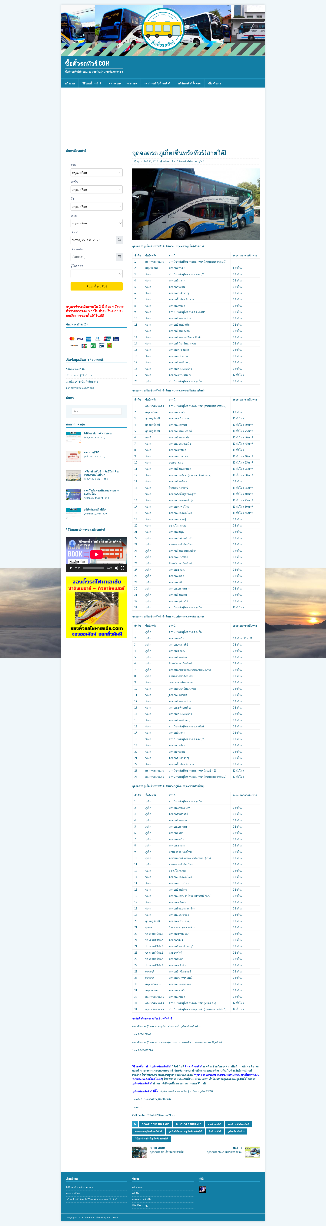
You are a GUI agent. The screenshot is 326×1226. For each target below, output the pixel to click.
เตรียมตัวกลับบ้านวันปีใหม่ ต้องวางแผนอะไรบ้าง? (101, 473)
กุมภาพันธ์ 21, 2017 (147, 161)
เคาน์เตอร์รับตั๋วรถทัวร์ (157, 83)
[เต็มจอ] (122, 568)
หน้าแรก (70, 83)
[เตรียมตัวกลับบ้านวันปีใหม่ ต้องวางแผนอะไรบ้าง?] (73, 478)
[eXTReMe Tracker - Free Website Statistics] (202, 1190)
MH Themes (112, 1217)
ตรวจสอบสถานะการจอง (123, 83)
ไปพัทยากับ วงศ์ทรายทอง (98, 433)
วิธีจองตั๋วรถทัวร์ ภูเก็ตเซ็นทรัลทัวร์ (151, 1138)
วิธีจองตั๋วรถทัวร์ (91, 83)
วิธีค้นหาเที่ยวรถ (75, 368)
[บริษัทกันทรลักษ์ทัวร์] (73, 517)
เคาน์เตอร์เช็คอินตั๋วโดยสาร (82, 381)
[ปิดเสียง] (116, 568)
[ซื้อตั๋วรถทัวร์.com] (163, 53)
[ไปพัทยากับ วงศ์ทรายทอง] (73, 440)
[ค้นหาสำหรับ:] (96, 411)
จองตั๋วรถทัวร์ (214, 1124)
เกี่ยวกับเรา (214, 83)
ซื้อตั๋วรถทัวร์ (215, 1131)
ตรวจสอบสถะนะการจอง (80, 387)
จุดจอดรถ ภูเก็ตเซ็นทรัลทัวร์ (148, 1131)
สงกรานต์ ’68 (91, 452)
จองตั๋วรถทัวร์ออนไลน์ (238, 1124)
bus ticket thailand (188, 1124)
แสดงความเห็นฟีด (141, 1199)
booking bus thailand (155, 1124)
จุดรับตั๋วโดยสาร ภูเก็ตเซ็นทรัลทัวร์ (185, 1131)
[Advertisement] (163, 120)
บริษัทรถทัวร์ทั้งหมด (189, 83)
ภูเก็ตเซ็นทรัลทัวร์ (236, 1131)
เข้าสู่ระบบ (137, 1187)
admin (166, 161)
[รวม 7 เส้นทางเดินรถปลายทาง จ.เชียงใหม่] (73, 498)
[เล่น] (71, 568)
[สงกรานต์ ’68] (73, 459)
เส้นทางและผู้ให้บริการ (79, 375)
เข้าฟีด (135, 1193)
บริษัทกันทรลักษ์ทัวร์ (95, 509)
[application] (96, 554)
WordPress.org (140, 1205)
